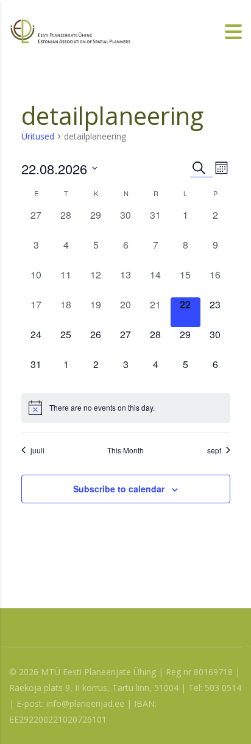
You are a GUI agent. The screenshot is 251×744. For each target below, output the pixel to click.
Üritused (37, 136)
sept (214, 450)
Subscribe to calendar (118, 489)
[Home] (70, 30)
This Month (125, 450)
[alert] (125, 407)
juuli (37, 450)
